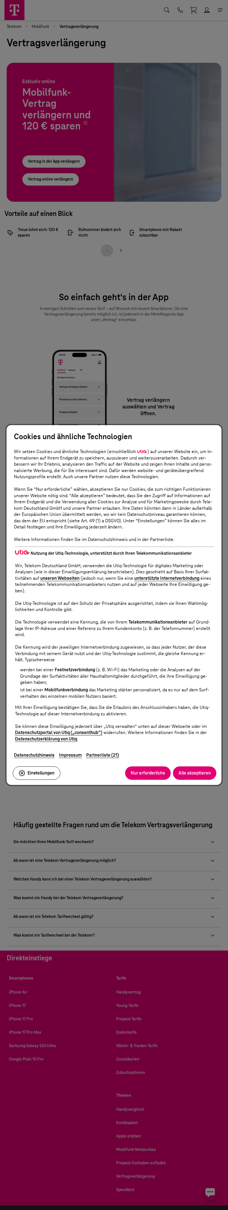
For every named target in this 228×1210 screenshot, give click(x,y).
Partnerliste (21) (102, 755)
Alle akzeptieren (195, 773)
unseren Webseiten (60, 578)
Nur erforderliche (148, 773)
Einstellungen (41, 773)
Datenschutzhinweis (34, 755)
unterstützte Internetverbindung (166, 578)
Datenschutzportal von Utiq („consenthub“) (58, 732)
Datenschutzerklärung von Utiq (46, 739)
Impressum (70, 755)
